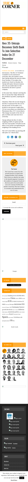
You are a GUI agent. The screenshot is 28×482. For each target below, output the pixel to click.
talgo (19, 63)
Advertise (6, 468)
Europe (12, 304)
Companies (9, 38)
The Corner (11, 70)
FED (23, 304)
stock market (10, 317)
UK (21, 317)
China (12, 298)
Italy (3, 312)
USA (14, 320)
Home (4, 38)
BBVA (23, 295)
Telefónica (17, 317)
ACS (3, 295)
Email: (14, 202)
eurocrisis (7, 304)
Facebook (15, 443)
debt (20, 298)
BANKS (19, 295)
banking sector (12, 295)
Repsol (11, 314)
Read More (14, 480)
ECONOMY (14, 301)
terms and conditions (17, 207)
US (11, 320)
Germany (15, 307)
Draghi (6, 301)
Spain (5, 316)
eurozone (17, 304)
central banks (7, 298)
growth (4, 309)
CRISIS (17, 298)
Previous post (10, 143)
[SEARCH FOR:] (14, 32)
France (7, 307)
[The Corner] (14, 5)
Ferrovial (4, 307)
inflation (21, 309)
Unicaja (4, 65)
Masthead (6, 461)
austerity (6, 295)
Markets (6, 312)
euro (3, 304)
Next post (18, 145)
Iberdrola (9, 309)
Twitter (14, 448)
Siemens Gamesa (12, 63)
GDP (11, 307)
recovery (7, 314)
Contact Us (6, 465)
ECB (10, 301)
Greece (21, 307)
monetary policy (13, 312)
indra (17, 309)
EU (23, 301)
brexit (3, 298)
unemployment (6, 320)
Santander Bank (17, 314)
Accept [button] (21, 478)
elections (19, 301)
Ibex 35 (14, 309)
